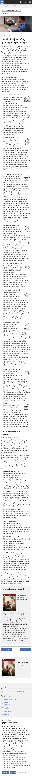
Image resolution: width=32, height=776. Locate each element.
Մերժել (13, 772)
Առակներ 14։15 (15, 583)
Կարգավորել (22, 772)
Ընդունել (5, 772)
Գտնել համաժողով (6, 707)
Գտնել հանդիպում (5, 703)
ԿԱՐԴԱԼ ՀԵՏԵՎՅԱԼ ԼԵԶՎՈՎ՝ (11, 10)
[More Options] (29, 6)
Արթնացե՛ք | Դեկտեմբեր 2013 (10, 6)
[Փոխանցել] (25, 6)
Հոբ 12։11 (20, 460)
